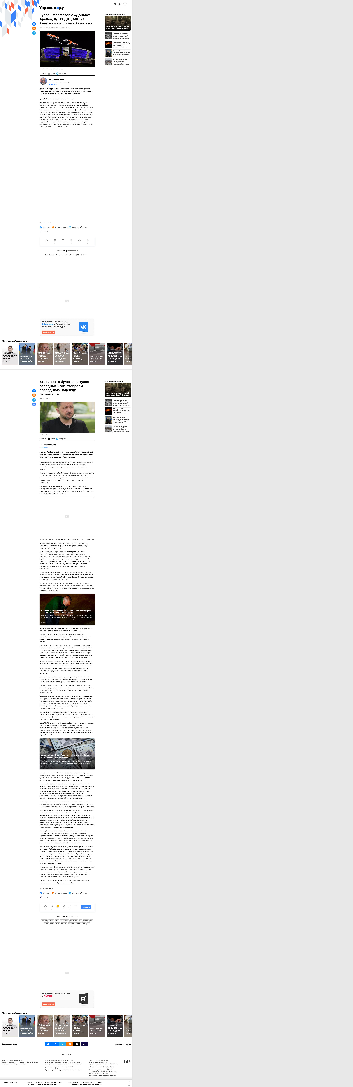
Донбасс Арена (85, 254)
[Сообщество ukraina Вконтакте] (48, 1044)
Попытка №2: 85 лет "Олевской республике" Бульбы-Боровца (117, 27)
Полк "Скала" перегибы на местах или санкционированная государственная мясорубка (65, 881)
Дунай (51, 923)
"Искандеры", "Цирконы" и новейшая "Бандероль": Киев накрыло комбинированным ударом (121, 44)
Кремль (78, 923)
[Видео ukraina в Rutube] (84, 1044)
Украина (51, 920)
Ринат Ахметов (60, 254)
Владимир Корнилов (67, 926)
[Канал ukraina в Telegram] (62, 1044)
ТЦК (80, 920)
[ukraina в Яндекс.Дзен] (76, 1044)
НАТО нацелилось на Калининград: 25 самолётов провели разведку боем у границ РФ (121, 62)
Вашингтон (71, 923)
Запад (56, 920)
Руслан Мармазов (70, 254)
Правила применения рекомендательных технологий (63, 1070)
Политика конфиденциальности (56, 1068)
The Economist (73, 920)
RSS (69, 1054)
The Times (85, 920)
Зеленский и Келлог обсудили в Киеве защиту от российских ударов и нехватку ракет (121, 53)
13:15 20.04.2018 (44, 27)
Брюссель (63, 923)
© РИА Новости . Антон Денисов (47, 69)
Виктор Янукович (49, 254)
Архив (64, 1054)
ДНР (78, 254)
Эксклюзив (44, 920)
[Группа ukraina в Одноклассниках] (69, 1044)
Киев (91, 920)
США (88, 923)
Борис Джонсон (64, 920)
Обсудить (86, 907)
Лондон (57, 923)
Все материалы (53, 84)
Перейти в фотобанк (59, 69)
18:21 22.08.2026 (44, 398)
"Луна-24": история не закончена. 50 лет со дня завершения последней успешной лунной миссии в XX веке (121, 36)
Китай (83, 923)
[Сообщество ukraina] (55, 1044)
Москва (46, 923)
